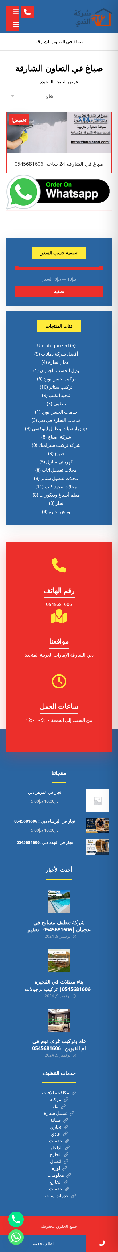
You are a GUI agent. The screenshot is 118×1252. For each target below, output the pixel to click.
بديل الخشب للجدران (59, 370)
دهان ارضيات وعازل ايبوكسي (59, 428)
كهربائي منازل (59, 462)
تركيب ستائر (60, 387)
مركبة (55, 1099)
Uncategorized (53, 345)
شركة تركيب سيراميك (59, 445)
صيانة (55, 1120)
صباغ (59, 453)
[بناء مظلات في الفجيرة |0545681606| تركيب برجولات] (59, 960)
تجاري (55, 1127)
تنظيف (59, 403)
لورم (55, 1168)
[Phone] (16, 1219)
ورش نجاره (59, 511)
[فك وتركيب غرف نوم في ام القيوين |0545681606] (59, 1020)
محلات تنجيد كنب (61, 486)
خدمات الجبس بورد (60, 412)
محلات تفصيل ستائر (59, 478)
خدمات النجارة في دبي (59, 420)
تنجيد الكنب (59, 395)
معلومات (55, 1175)
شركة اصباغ (59, 437)
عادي (56, 1134)
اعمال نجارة (59, 362)
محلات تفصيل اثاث (59, 470)
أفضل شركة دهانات (59, 354)
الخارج (56, 1154)
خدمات (55, 1141)
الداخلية (55, 1147)
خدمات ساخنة (55, 1195)
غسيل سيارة (55, 1113)
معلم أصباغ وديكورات (59, 495)
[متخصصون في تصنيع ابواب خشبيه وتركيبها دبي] (92, 16)
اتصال (55, 1161)
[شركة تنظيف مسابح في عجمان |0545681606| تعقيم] (59, 901)
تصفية (59, 291)
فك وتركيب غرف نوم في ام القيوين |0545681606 (59, 1045)
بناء (55, 1106)
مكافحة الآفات (55, 1092)
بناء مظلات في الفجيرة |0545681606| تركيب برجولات (59, 985)
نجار (59, 503)
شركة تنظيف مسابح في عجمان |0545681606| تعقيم (59, 926)
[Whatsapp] (16, 1237)
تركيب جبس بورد (60, 379)
